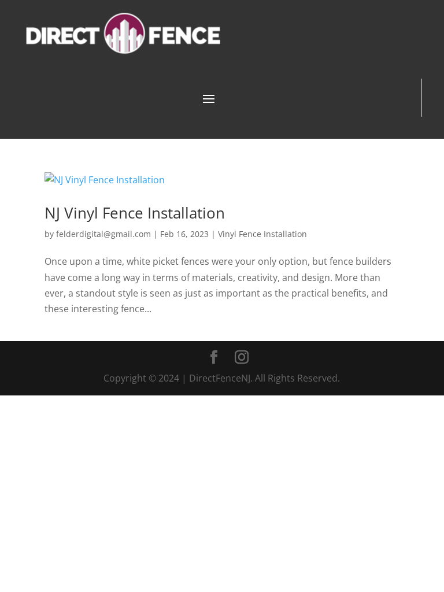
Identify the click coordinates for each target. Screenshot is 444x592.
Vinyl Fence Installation (262, 233)
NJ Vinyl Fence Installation (135, 212)
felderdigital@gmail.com (103, 233)
